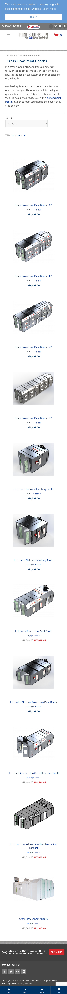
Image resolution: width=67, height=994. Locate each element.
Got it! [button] (33, 17)
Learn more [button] (49, 8)
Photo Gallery (53, 52)
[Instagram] (65, 26)
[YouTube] (60, 26)
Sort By (9, 117)
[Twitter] (56, 26)
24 (19, 135)
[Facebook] (51, 26)
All (25, 135)
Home (10, 55)
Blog (40, 56)
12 (13, 135)
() (60, 35)
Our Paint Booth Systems (31, 52)
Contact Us (30, 56)
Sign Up (56, 952)
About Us (11, 52)
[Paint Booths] (33, 35)
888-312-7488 (12, 26)
